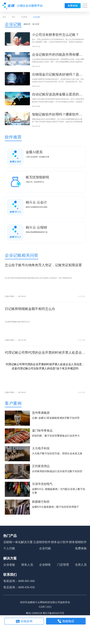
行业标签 (24, 17)
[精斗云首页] (23, 6)
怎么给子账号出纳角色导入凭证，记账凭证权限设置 (43, 265)
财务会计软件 (60, 542)
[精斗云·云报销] (15, 232)
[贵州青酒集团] (17, 418)
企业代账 (45, 548)
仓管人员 (81, 564)
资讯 (13, 17)
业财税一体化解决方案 (18, 542)
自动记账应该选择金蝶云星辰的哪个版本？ (57, 95)
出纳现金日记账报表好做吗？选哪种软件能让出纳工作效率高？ (57, 75)
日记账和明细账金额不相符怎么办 (30, 309)
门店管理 (63, 564)
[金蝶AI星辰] (15, 157)
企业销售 (45, 564)
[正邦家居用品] (17, 472)
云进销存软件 (42, 542)
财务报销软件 (78, 542)
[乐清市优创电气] (17, 489)
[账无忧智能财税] (15, 182)
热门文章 (35, 24)
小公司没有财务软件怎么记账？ (55, 34)
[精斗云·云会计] (15, 207)
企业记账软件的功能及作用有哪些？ (55, 55)
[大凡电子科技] (17, 454)
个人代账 (9, 548)
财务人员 (27, 564)
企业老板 (9, 564)
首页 (4, 17)
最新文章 (27, 24)
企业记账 (13, 24)
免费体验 (73, 5)
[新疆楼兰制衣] (17, 507)
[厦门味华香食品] (17, 436)
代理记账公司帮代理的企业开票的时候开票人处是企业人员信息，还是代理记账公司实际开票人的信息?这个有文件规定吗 (45, 353)
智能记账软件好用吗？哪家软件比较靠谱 (57, 115)
